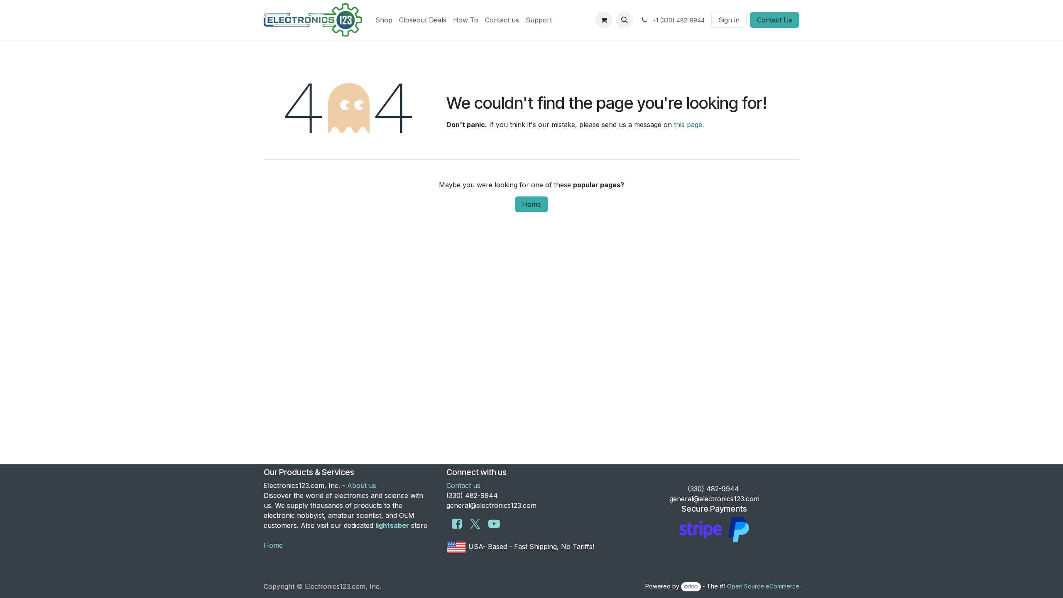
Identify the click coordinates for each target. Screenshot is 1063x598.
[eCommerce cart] (603, 20)
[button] (624, 20)
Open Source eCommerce (763, 586)
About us (361, 485)
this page (688, 124)
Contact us (463, 485)
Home (531, 204)
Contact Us (774, 20)
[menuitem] (384, 20)
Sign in (729, 20)
